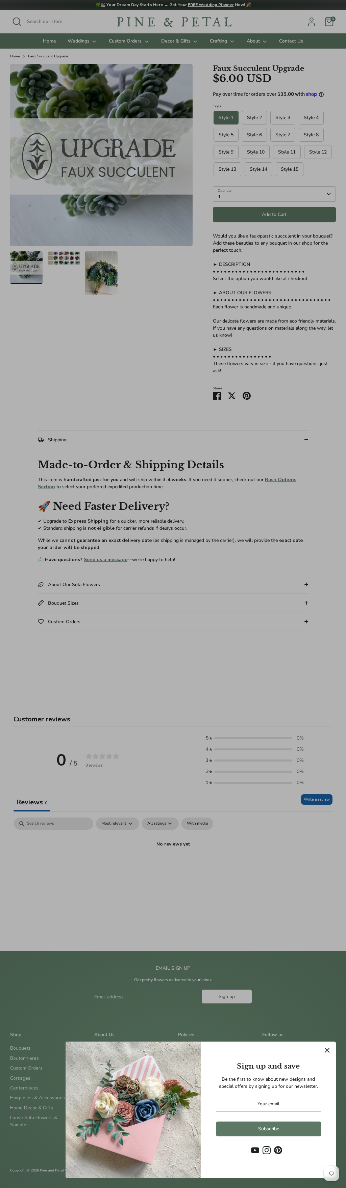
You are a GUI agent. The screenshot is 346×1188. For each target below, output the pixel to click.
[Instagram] (267, 1150)
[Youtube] (255, 1150)
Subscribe (268, 1129)
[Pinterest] (278, 1150)
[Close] (327, 1050)
